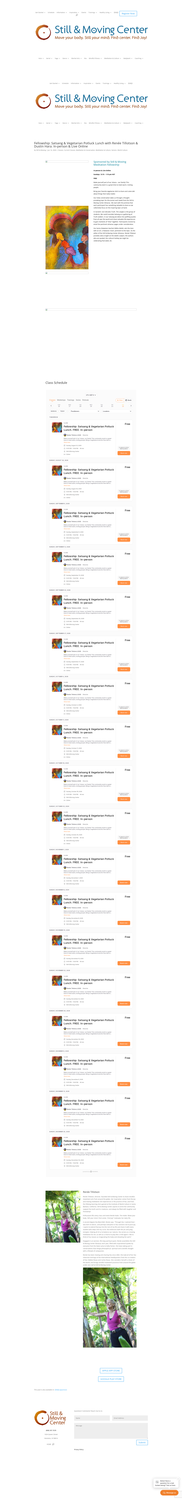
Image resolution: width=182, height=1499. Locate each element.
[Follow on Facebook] (46, 1450)
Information (61, 12)
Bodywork (127, 58)
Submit (142, 1442)
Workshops (61, 400)
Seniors (114, 150)
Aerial (48, 58)
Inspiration (73, 12)
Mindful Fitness (94, 58)
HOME (49, 1444)
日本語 (116, 12)
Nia (85, 58)
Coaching (138, 58)
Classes (60, 150)
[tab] (59, 406)
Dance (65, 58)
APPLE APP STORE (111, 1370)
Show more (67, 442)
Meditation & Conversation (85, 150)
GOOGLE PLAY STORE (111, 1379)
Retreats (85, 400)
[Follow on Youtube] (55, 1450)
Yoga (56, 58)
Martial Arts (75, 58)
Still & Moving (41, 150)
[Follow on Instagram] (51, 1450)
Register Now (128, 13)
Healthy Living (104, 12)
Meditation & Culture (111, 58)
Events (84, 12)
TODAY (62, 411)
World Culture (122, 150)
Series (78, 400)
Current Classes (69, 150)
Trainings (91, 12)
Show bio (85, 435)
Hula (40, 58)
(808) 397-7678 (51, 1430)
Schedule (51, 12)
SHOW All (54, 411)
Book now (124, 453)
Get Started (39, 12)
